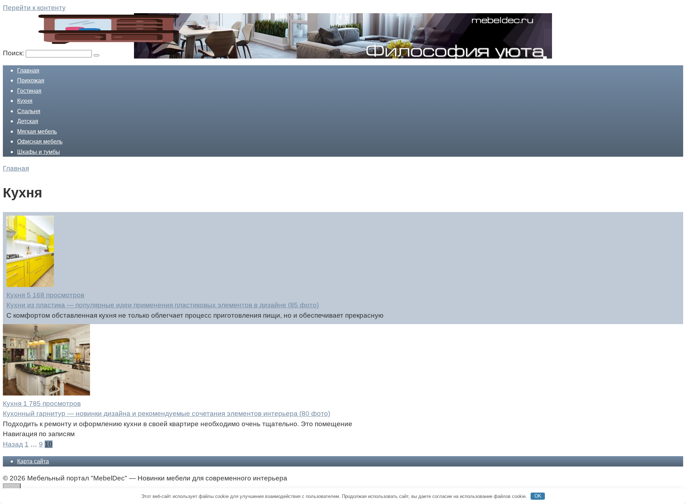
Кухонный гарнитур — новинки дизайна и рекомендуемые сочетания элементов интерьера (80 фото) (166, 413)
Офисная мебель (40, 141)
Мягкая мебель (37, 131)
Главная (28, 70)
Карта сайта (33, 461)
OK (538, 496)
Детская (27, 121)
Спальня (28, 111)
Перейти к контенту (34, 7)
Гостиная (29, 91)
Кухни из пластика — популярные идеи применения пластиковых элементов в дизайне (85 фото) (162, 305)
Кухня (25, 101)
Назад (13, 444)
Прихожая (30, 80)
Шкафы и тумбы (38, 152)
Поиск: (14, 53)
